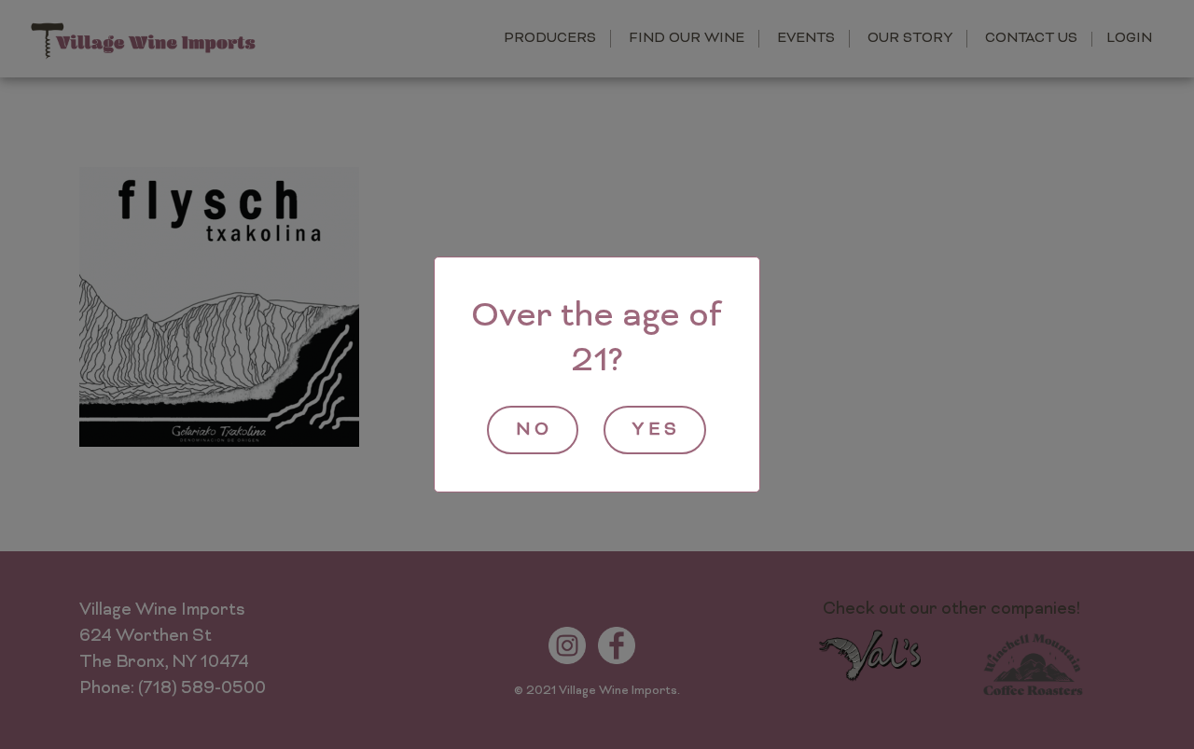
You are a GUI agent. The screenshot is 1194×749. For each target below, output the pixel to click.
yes (656, 430)
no (534, 430)
